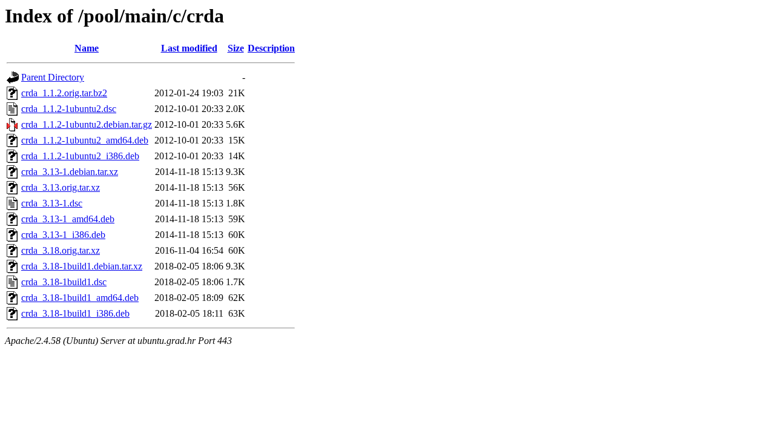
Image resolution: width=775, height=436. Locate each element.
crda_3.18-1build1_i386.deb (75, 313)
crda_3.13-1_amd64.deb (67, 219)
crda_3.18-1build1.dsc (64, 282)
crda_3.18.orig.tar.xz (60, 250)
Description (271, 48)
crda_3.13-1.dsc (51, 203)
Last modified (189, 48)
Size (236, 48)
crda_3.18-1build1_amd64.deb (80, 297)
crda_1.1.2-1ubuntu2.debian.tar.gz (86, 124)
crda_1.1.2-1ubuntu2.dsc (68, 109)
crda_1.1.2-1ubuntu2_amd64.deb (84, 140)
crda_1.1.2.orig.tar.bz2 (64, 93)
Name (86, 48)
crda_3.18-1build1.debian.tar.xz (81, 266)
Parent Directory (52, 77)
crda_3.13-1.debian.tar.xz (69, 172)
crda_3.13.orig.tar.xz (60, 187)
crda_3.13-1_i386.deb (63, 235)
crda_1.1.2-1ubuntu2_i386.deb (80, 156)
